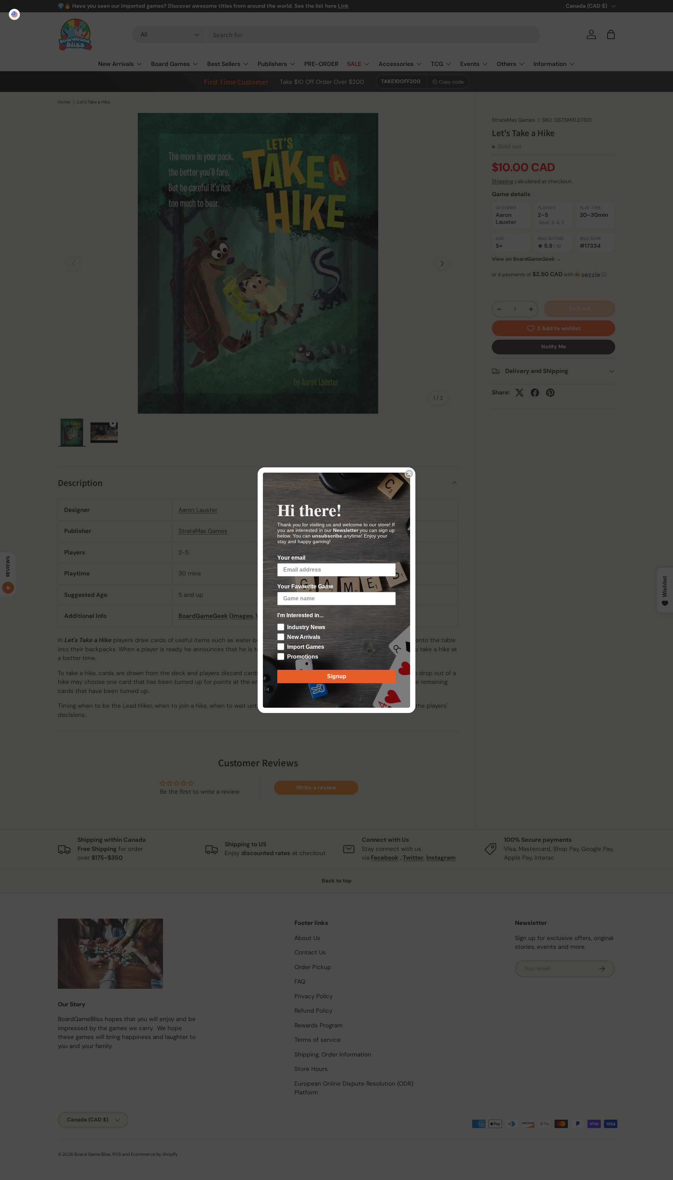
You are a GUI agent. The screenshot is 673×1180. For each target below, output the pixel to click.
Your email (291, 558)
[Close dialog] (409, 473)
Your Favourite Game (305, 586)
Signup (336, 676)
